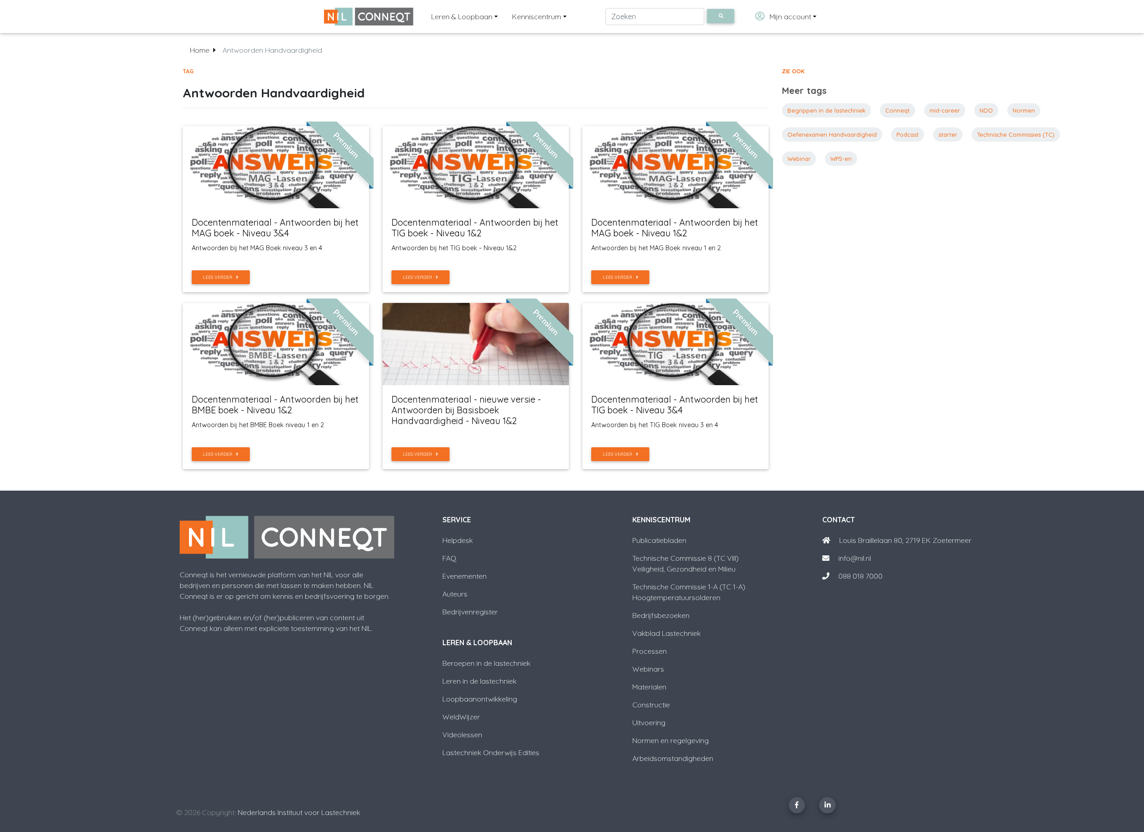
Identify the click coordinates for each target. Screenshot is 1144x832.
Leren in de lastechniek (479, 681)
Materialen (649, 686)
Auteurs (454, 593)
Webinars (648, 668)
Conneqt (897, 110)
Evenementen (464, 575)
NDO (986, 110)
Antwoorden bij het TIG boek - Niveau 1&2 (454, 248)
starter (947, 134)
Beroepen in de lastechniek (486, 663)
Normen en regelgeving (670, 740)
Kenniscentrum (536, 16)
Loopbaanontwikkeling (479, 698)
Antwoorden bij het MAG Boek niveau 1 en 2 (656, 248)
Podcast (907, 134)
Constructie (651, 704)
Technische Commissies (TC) (1016, 134)
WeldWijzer (461, 716)
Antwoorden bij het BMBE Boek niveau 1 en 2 (258, 425)
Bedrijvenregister (470, 611)
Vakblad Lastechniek (666, 633)
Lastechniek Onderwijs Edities (490, 752)
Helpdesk (457, 540)
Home (200, 50)
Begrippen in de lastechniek (826, 110)
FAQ (449, 558)
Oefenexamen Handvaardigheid (832, 134)
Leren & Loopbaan (461, 16)
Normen (1024, 110)
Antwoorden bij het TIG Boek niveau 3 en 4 (654, 425)
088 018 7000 (860, 575)
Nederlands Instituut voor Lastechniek (299, 812)
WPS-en (841, 158)
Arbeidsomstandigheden (672, 758)
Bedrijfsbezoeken (661, 615)
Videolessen (462, 734)
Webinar (799, 158)
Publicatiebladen (659, 540)
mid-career (945, 110)
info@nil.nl (854, 558)
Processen (649, 651)
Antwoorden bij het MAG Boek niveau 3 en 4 (257, 248)
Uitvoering (648, 722)
